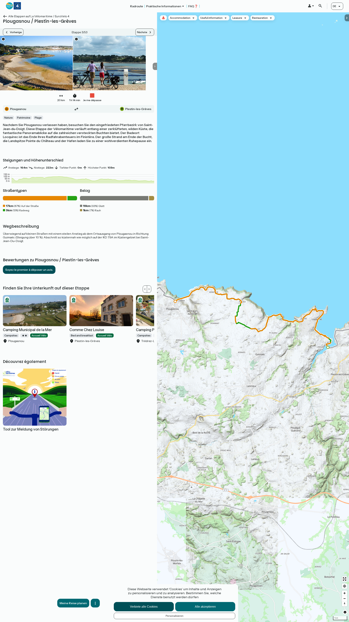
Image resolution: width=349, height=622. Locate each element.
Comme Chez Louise (86, 330)
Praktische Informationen (163, 6)
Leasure (237, 17)
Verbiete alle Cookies (144, 606)
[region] (253, 317)
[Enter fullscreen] (344, 579)
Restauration (260, 17)
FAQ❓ (193, 6)
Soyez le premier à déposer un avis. (29, 269)
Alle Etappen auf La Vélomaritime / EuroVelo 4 (38, 16)
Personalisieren (174, 615)
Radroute (136, 6)
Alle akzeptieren (205, 606)
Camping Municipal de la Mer (27, 330)
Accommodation (180, 17)
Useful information (211, 17)
